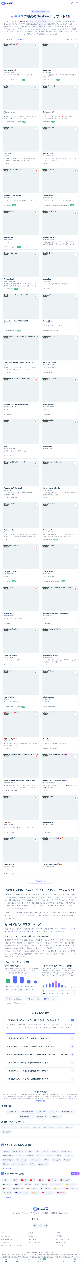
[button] (77, 3)
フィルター (9, 39)
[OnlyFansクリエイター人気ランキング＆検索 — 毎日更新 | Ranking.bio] (7, 3)
